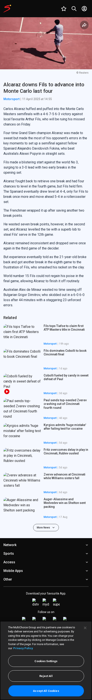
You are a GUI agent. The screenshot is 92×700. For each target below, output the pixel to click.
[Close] (85, 628)
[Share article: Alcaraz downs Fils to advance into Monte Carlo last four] (84, 25)
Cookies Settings (45, 661)
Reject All (45, 676)
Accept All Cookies (46, 690)
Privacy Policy (23, 648)
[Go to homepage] (7, 8)
